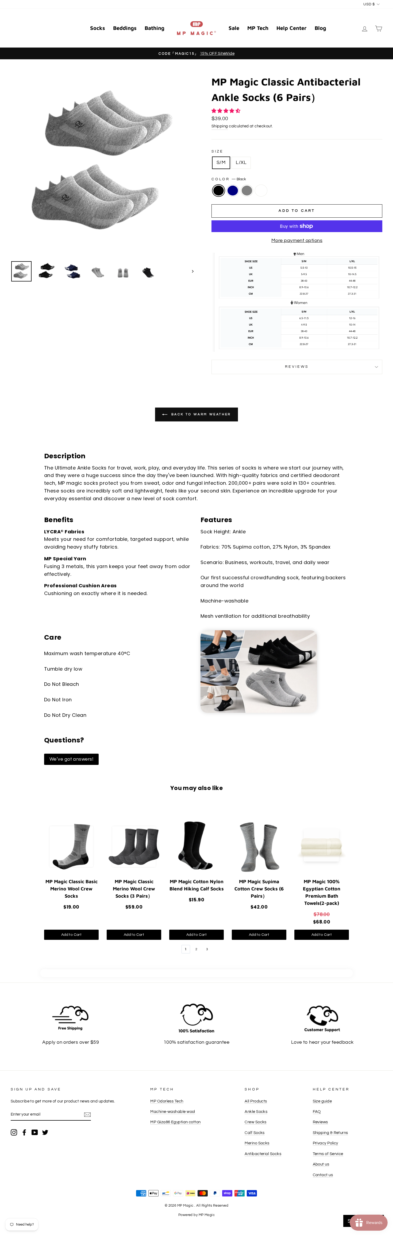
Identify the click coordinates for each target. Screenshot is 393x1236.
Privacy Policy (325, 1143)
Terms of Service (328, 1154)
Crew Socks (256, 1122)
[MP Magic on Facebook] (24, 1132)
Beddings (125, 28)
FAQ (317, 1111)
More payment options (296, 240)
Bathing (154, 28)
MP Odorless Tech (166, 1101)
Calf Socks (255, 1133)
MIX (261, 190)
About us (321, 1164)
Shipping (219, 126)
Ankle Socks (256, 1111)
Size (217, 151)
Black (219, 190)
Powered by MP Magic (196, 1215)
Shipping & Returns (330, 1133)
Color (228, 179)
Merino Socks (257, 1143)
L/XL (241, 162)
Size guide (322, 1101)
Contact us (323, 1175)
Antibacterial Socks (263, 1154)
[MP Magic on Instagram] (14, 1132)
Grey (247, 190)
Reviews (320, 1122)
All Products (256, 1101)
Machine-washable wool (172, 1111)
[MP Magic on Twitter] (45, 1132)
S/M (221, 162)
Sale (234, 28)
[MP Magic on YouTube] (35, 1132)
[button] (226, 111)
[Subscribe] (87, 1114)
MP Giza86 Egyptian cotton (175, 1122)
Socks (97, 28)
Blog (320, 28)
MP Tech (257, 28)
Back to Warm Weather (200, 414)
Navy (233, 190)
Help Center (291, 28)
